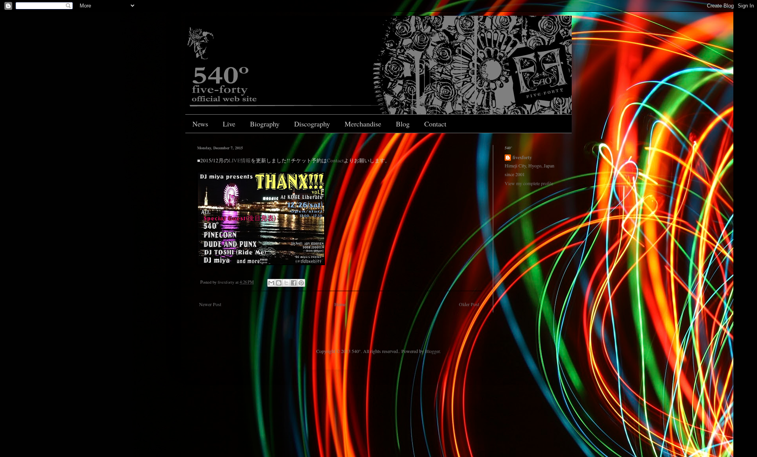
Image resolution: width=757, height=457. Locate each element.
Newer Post (210, 304)
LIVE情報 (240, 160)
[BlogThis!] (279, 283)
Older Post (469, 304)
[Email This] (271, 283)
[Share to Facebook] (294, 283)
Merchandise (363, 123)
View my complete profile (529, 183)
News (200, 123)
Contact (435, 123)
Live (229, 123)
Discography (312, 123)
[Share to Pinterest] (301, 283)
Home (340, 304)
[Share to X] (286, 283)
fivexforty (522, 157)
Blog (403, 123)
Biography (265, 123)
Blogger (432, 351)
